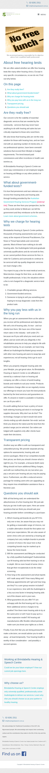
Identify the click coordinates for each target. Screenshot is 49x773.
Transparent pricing (15, 104)
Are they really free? (15, 89)
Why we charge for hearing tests (20, 97)
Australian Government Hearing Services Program (24, 201)
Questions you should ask (18, 107)
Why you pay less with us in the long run (24, 100)
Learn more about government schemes (20, 216)
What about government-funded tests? (23, 93)
